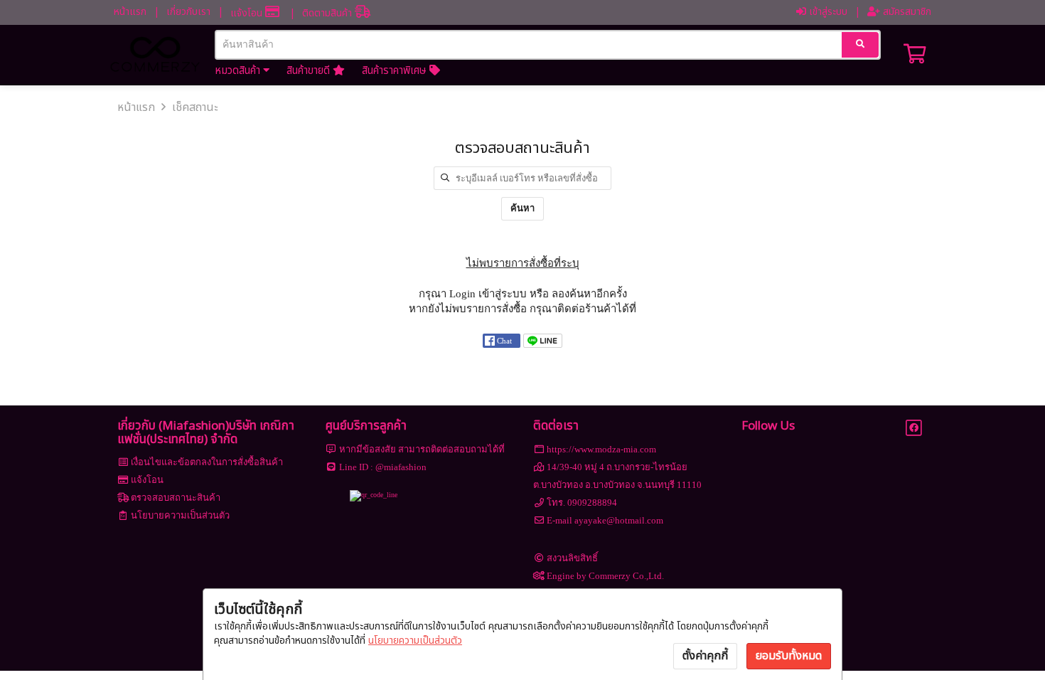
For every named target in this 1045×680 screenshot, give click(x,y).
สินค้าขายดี (309, 71)
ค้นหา (522, 208)
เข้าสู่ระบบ (826, 11)
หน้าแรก (130, 11)
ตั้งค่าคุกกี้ (705, 655)
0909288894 (592, 502)
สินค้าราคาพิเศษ (395, 71)
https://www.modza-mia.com (601, 449)
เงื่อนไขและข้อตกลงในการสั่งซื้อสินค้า (207, 462)
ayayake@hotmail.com (618, 520)
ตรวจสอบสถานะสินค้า (175, 497)
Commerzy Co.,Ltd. (626, 575)
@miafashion (401, 467)
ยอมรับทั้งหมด (789, 655)
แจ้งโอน (247, 13)
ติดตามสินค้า (328, 13)
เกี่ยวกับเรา (188, 11)
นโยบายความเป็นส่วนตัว (415, 640)
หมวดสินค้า (239, 71)
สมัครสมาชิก (905, 11)
